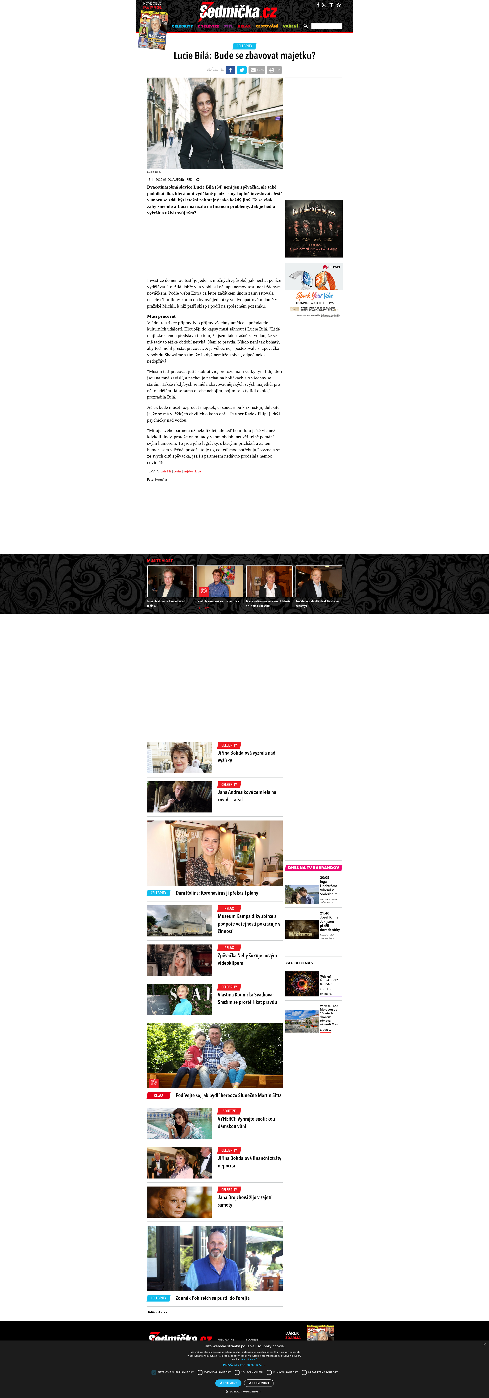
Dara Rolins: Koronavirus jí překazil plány (217, 893)
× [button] (484, 1344)
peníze (177, 471)
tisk (277, 70)
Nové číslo (153, 5)
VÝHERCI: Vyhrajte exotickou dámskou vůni (246, 1123)
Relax (244, 26)
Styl (228, 26)
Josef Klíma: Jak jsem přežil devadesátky (330, 922)
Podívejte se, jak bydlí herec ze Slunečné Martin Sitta (229, 1095)
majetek (188, 471)
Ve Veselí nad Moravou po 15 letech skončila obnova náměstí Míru (329, 1015)
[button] (244, 1365)
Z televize (208, 26)
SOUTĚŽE (252, 1339)
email (260, 70)
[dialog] (244, 1369)
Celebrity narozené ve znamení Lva (218, 601)
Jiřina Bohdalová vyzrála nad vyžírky (246, 757)
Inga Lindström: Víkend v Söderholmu (329, 886)
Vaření (290, 26)
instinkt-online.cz (326, 991)
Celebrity (182, 26)
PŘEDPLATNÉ (226, 1339)
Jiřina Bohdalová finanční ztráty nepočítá (249, 1162)
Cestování (267, 26)
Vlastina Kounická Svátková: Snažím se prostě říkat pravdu (247, 998)
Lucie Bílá (165, 471)
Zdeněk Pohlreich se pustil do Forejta (213, 1298)
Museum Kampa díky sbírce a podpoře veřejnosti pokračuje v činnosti (249, 924)
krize (198, 471)
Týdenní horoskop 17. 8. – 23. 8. (329, 980)
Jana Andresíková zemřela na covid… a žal (247, 796)
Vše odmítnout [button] (259, 1383)
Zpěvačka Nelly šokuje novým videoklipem (247, 959)
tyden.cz (325, 1029)
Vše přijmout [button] (228, 1383)
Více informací (249, 1359)
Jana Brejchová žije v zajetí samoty (244, 1201)
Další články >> (157, 1312)
